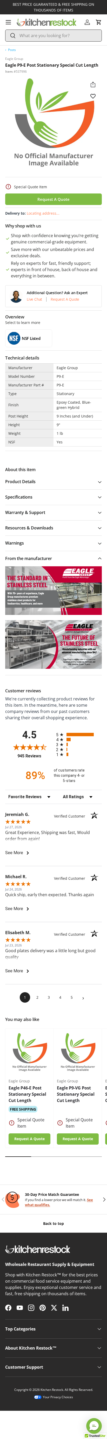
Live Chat (34, 299)
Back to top (53, 1223)
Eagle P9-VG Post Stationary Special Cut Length (76, 1094)
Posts (12, 50)
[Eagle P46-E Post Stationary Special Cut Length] (29, 1053)
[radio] (79, 734)
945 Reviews (35, 755)
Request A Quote (53, 199)
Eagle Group (14, 58)
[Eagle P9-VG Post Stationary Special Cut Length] (78, 1053)
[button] (98, 22)
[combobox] (53, 36)
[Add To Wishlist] (93, 96)
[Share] (93, 84)
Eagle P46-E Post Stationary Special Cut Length (27, 1094)
